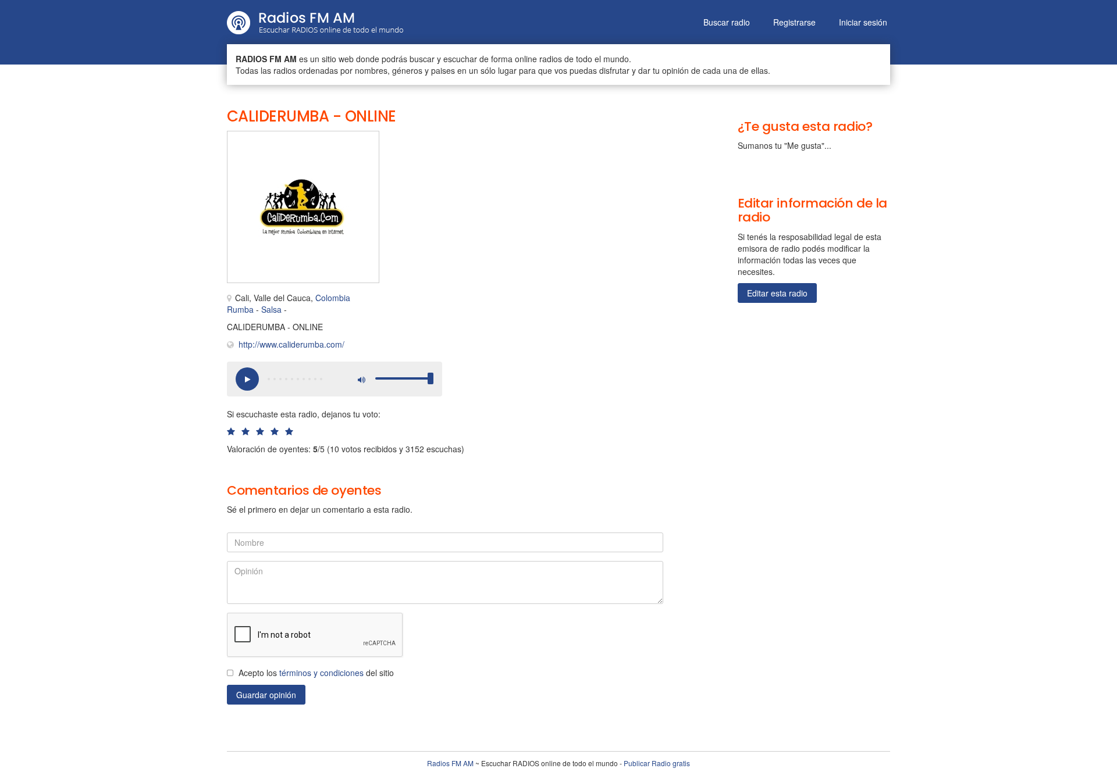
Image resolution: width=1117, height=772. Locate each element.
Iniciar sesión (863, 22)
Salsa (271, 309)
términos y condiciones (321, 672)
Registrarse (794, 22)
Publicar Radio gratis (657, 763)
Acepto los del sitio (316, 672)
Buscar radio (726, 22)
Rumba (240, 309)
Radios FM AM (450, 763)
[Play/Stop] (247, 379)
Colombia (332, 297)
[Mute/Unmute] (360, 379)
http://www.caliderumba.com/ (291, 344)
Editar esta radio (777, 293)
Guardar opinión (266, 694)
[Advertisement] (512, 157)
